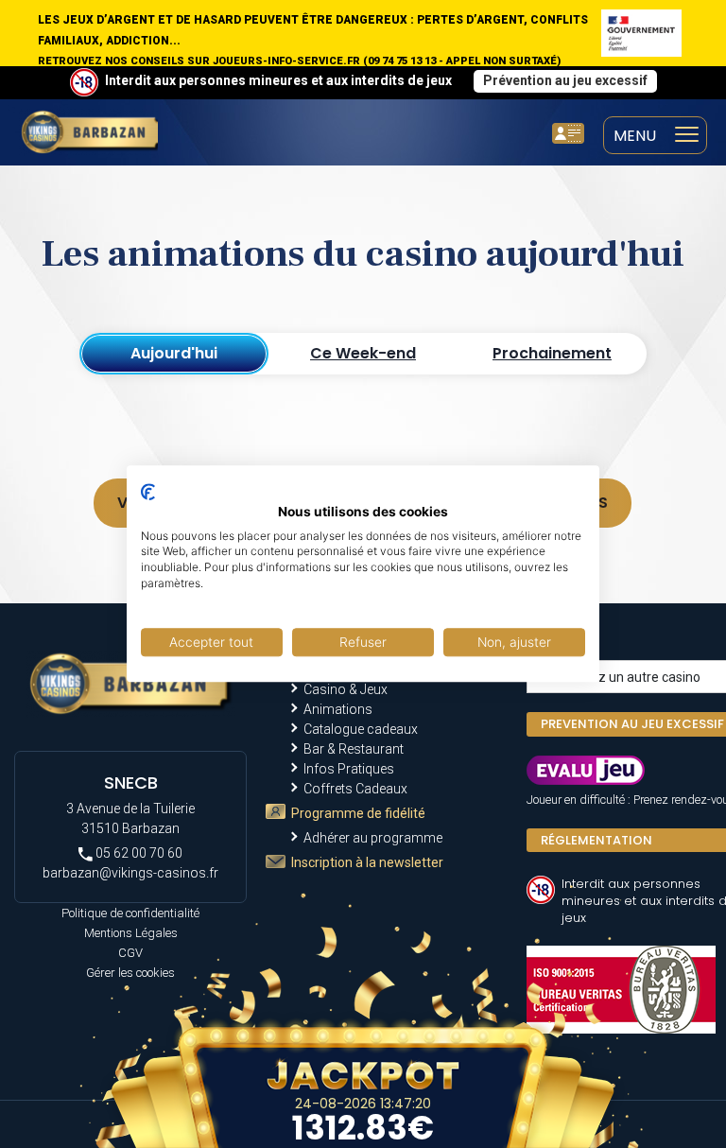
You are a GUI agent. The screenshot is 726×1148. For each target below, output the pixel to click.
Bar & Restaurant (353, 749)
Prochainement (552, 353)
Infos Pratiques (348, 768)
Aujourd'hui (173, 353)
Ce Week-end (363, 353)
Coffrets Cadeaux (355, 788)
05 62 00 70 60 (137, 853)
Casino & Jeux (345, 689)
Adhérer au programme (372, 837)
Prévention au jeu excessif (565, 80)
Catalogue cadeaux (360, 729)
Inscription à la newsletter (367, 862)
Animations (337, 709)
